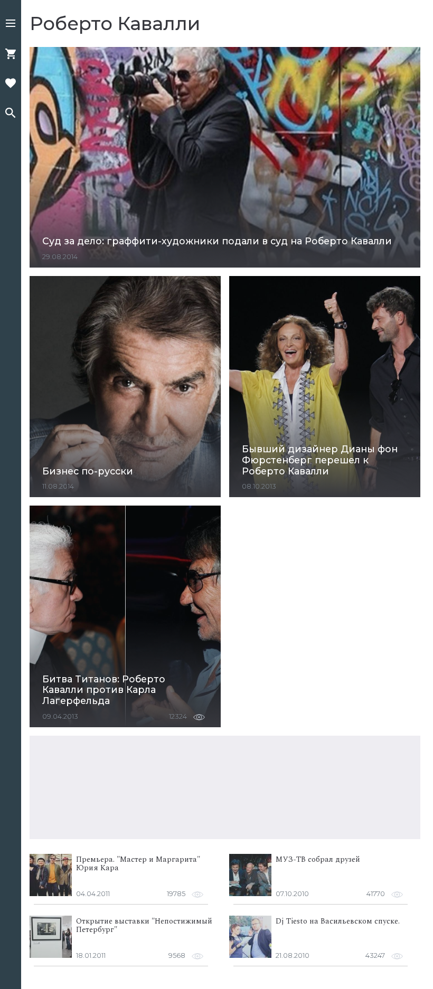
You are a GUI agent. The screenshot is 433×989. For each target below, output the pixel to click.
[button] (10, 24)
